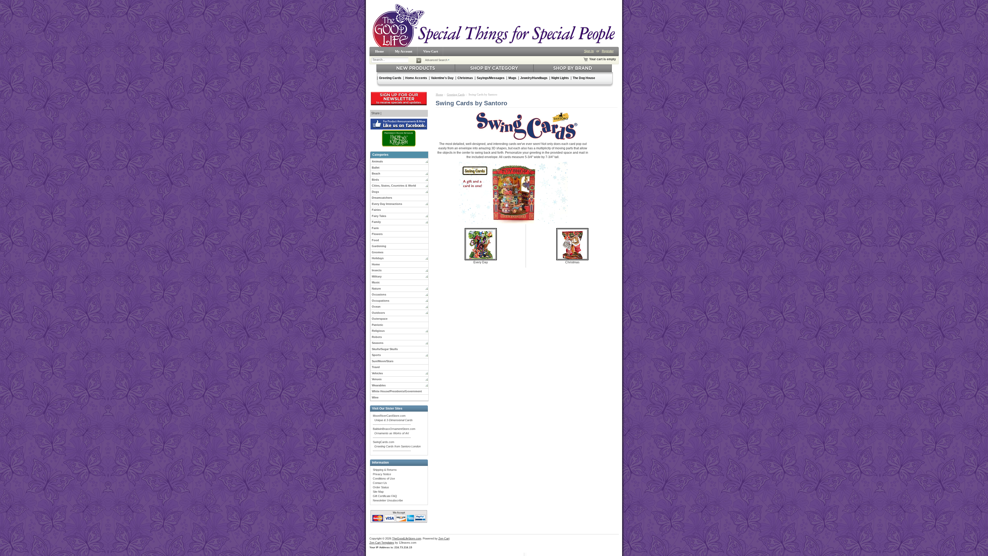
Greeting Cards (456, 94)
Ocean (376, 306)
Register (608, 51)
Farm (375, 228)
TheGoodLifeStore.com (406, 538)
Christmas (572, 262)
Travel (376, 367)
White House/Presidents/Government (397, 391)
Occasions (379, 294)
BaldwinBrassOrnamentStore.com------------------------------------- (394, 433)
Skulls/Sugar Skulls (385, 349)
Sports (376, 355)
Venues (377, 379)
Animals (377, 161)
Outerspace (379, 318)
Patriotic (377, 324)
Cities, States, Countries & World (394, 185)
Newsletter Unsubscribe (388, 500)
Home (379, 51)
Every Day (480, 262)
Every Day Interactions (387, 203)
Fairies (376, 209)
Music (376, 282)
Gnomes (377, 252)
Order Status (381, 487)
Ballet (376, 167)
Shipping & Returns (385, 469)
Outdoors (378, 312)
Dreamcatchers (382, 197)
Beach (376, 173)
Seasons (377, 342)
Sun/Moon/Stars (382, 361)
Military (377, 276)
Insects (377, 270)
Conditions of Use (384, 478)
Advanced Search (436, 60)
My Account (403, 51)
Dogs (375, 191)
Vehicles (377, 373)
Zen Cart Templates (381, 542)
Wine (375, 397)
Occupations (380, 300)
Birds (375, 179)
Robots (377, 336)
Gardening (379, 246)
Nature (376, 288)
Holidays (378, 258)
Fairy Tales (379, 216)
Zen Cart (443, 538)
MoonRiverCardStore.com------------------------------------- (393, 420)
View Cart (430, 51)
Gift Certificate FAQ (385, 496)
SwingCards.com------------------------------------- (397, 446)
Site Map (378, 491)
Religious (378, 330)
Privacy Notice (382, 474)
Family (376, 221)
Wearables (379, 385)
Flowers (377, 234)
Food (375, 240)
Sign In (589, 51)
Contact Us (380, 482)
